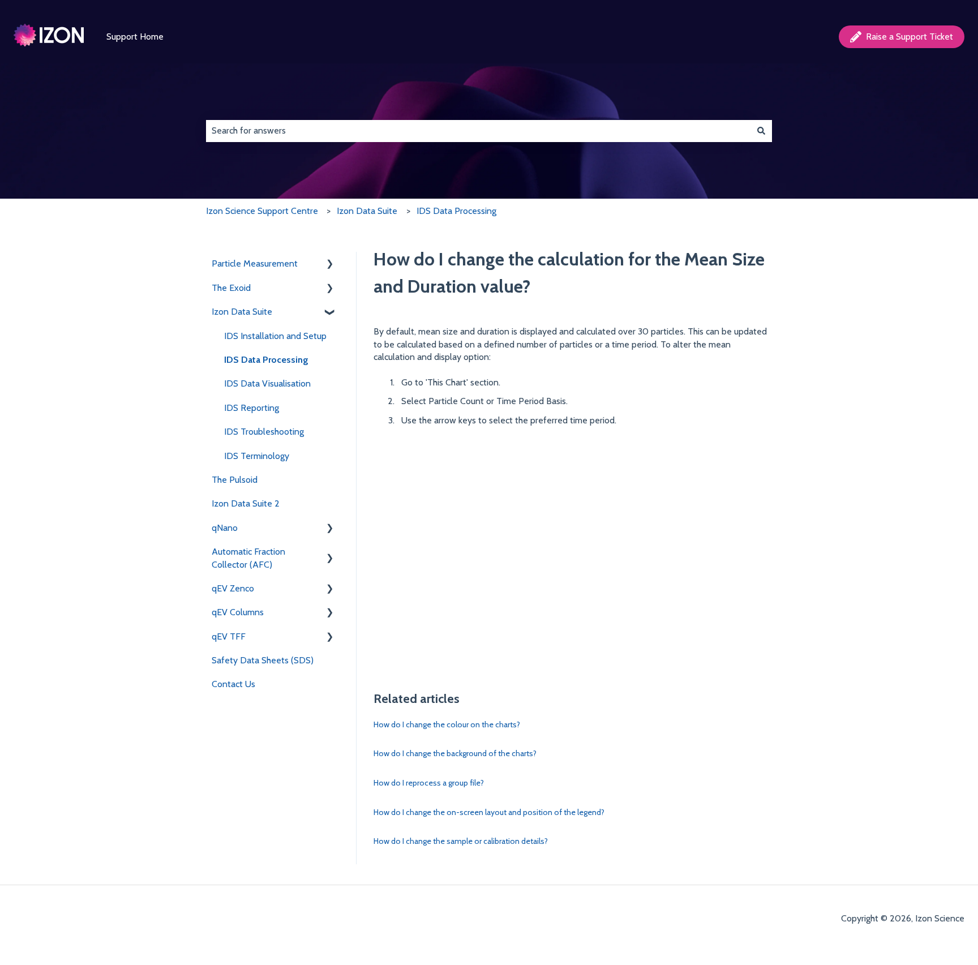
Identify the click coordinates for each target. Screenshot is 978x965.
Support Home (135, 36)
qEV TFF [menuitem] (229, 636)
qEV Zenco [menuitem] (233, 588)
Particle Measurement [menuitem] (255, 263)
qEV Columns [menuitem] (238, 612)
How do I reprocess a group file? (429, 783)
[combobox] (478, 130)
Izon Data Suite (367, 210)
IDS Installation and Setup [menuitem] (275, 336)
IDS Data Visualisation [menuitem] (267, 383)
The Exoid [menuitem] (231, 287)
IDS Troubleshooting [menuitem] (264, 431)
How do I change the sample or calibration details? (461, 841)
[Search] (761, 130)
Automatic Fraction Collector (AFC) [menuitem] (248, 557)
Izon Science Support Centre (262, 210)
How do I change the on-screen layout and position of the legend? (489, 812)
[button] (330, 264)
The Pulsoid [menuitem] (235, 479)
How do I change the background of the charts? (455, 753)
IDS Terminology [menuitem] (256, 456)
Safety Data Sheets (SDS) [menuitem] (263, 660)
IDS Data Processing (456, 210)
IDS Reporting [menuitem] (251, 407)
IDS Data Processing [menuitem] (266, 359)
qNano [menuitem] (225, 527)
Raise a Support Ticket (909, 36)
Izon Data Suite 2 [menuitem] (246, 503)
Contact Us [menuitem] (233, 684)
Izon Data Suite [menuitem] (242, 311)
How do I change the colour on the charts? (447, 724)
